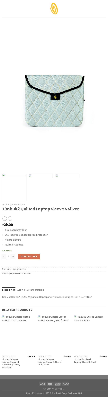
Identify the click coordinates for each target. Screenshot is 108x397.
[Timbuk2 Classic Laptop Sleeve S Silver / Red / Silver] (54, 334)
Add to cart (29, 256)
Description (8, 290)
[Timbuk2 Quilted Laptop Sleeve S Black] (90, 334)
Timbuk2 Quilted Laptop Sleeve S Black (85, 360)
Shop (4, 204)
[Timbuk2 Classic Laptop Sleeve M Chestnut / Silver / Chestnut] (18, 334)
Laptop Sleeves (17, 204)
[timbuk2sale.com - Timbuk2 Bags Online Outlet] (54, 8)
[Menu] (3, 8)
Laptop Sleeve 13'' (15, 273)
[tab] (8, 290)
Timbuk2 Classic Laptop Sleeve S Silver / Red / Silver (49, 362)
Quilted (27, 273)
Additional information (30, 290)
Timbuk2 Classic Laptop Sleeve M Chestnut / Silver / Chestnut (11, 363)
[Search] (105, 8)
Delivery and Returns (54, 389)
